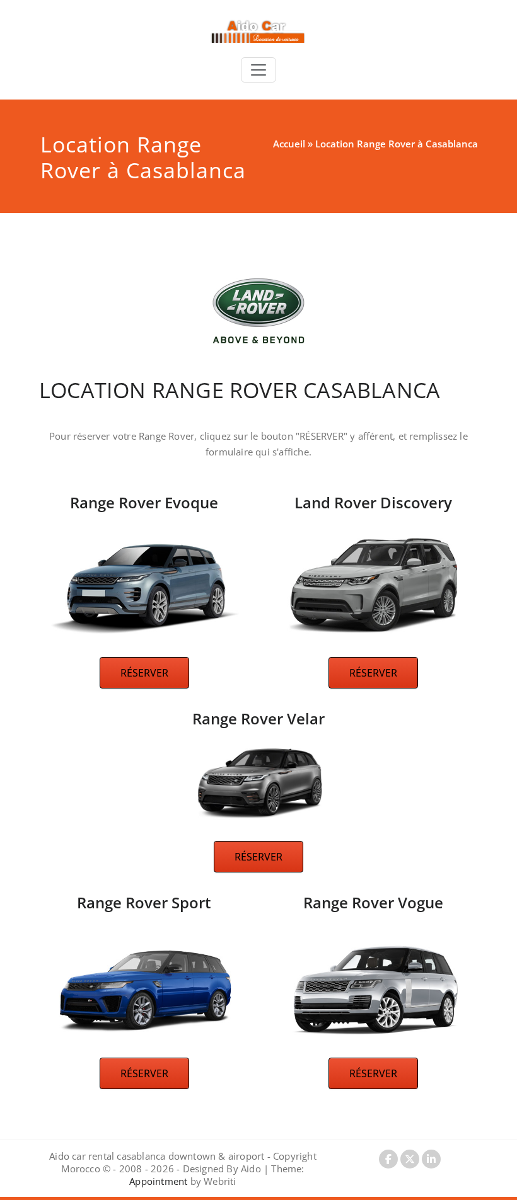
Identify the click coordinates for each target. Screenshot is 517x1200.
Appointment (158, 1181)
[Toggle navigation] (258, 70)
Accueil (289, 143)
